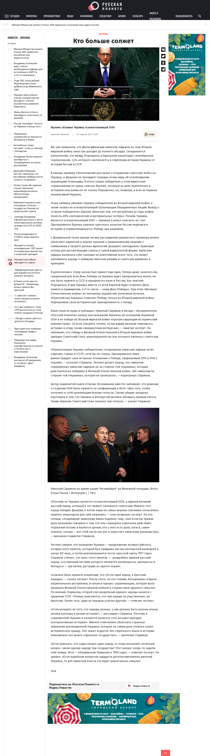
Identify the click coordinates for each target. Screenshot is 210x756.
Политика (31, 16)
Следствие (105, 16)
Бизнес (122, 16)
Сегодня (14, 16)
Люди (70, 16)
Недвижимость (184, 16)
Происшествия (52, 16)
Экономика (86, 16)
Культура (138, 16)
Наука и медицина (155, 16)
